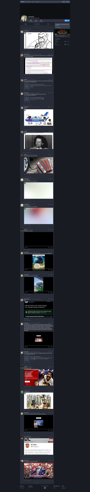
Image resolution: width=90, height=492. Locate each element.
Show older (37, 482)
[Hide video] (48, 247)
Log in (64, 1)
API (28, 488)
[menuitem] (38, 240)
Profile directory (28, 1)
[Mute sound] (27, 247)
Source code (63, 487)
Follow (68, 20)
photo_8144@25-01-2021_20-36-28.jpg (30, 206)
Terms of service (22, 487)
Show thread (26, 318)
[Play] (25, 247)
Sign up (68, 1)
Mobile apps (37, 1)
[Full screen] (52, 247)
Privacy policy (22, 488)
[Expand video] (50, 247)
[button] (38, 240)
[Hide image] (25, 33)
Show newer (37, 26)
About (33, 1)
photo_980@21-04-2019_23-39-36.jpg (30, 181)
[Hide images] (25, 370)
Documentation (30, 487)
